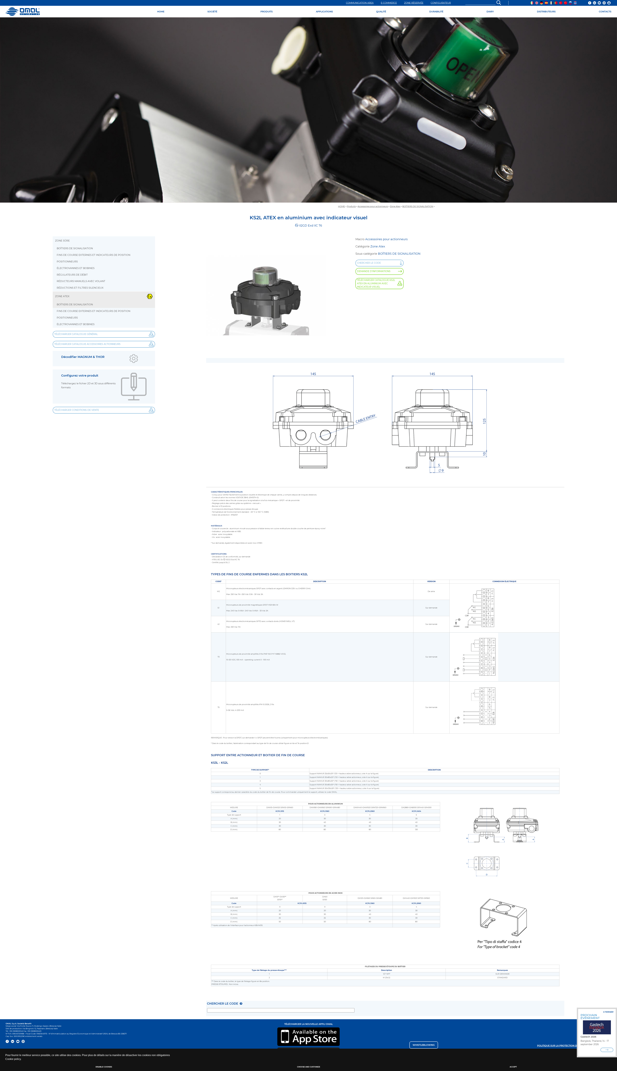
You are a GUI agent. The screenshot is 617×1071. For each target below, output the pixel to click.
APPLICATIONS (324, 11)
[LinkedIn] (594, 3)
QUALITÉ (381, 11)
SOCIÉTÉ (212, 11)
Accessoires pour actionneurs (373, 206)
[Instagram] (604, 3)
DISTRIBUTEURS (546, 11)
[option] (308, 110)
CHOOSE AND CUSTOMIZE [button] (308, 1067)
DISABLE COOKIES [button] (104, 1067)
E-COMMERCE (389, 2)
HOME (160, 11)
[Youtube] (599, 3)
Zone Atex (395, 206)
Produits (351, 206)
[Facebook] (589, 3)
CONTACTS (605, 11)
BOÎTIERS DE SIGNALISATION (417, 206)
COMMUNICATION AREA (360, 2)
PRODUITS (266, 11)
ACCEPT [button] (513, 1067)
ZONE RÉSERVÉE (413, 2)
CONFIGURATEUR (441, 2)
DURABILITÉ (436, 11)
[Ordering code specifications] (241, 1003)
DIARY (490, 11)
